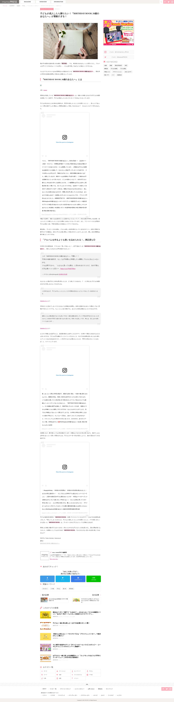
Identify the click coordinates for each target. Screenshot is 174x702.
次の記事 (95, 595)
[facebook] (47, 579)
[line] (93, 579)
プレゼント (45, 588)
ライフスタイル (49, 9)
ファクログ (110, 695)
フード (45, 674)
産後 (111, 65)
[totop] (87, 684)
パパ (113, 75)
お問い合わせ (91, 689)
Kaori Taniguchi (46, 214)
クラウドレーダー (85, 695)
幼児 (126, 65)
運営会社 (100, 689)
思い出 (64, 588)
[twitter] (63, 579)
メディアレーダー (73, 695)
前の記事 (45, 595)
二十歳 (52, 588)
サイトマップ (109, 689)
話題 (60, 678)
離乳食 (106, 68)
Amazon (45, 90)
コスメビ (95, 695)
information (58, 1)
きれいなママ (128, 71)
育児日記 (71, 588)
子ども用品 (123, 68)
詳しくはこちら (54, 559)
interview (43, 1)
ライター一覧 (53, 689)
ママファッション (117, 71)
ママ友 (91, 674)
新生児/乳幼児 (118, 65)
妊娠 (105, 65)
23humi (44, 428)
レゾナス (119, 695)
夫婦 (60, 674)
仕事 (45, 678)
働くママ (106, 75)
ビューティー (77, 671)
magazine (27, 1)
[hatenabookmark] (78, 579)
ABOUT (44, 689)
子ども (23, 5)
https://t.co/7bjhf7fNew (67, 268)
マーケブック (61, 695)
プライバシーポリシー (65, 689)
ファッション (62, 671)
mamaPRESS (11, 5)
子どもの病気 (114, 68)
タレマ (102, 695)
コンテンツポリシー (79, 689)
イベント (76, 678)
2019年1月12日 (63, 274)
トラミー (44, 695)
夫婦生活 (119, 75)
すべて (45, 671)
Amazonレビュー (44, 301)
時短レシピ (107, 71)
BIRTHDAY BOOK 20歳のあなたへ (50, 543)
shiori (43, 513)
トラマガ (52, 695)
